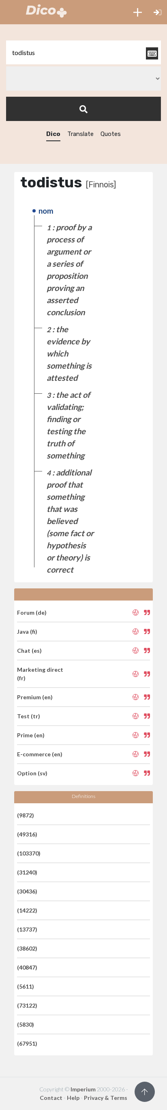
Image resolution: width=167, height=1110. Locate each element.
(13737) (27, 929)
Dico (53, 134)
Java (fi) (27, 631)
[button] (137, 12)
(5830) (25, 1024)
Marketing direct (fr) (40, 673)
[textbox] (83, 52)
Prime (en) (31, 735)
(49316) (27, 834)
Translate (80, 134)
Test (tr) (28, 716)
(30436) (27, 891)
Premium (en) (35, 697)
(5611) (25, 986)
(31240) (27, 872)
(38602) (27, 948)
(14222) (27, 910)
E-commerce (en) (39, 754)
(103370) (29, 853)
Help (73, 1097)
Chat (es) (29, 650)
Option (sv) (32, 773)
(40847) (27, 967)
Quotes (111, 134)
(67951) (27, 1043)
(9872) (25, 815)
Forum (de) (32, 612)
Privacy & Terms (105, 1097)
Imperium (83, 1089)
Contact (51, 1097)
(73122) (27, 1005)
